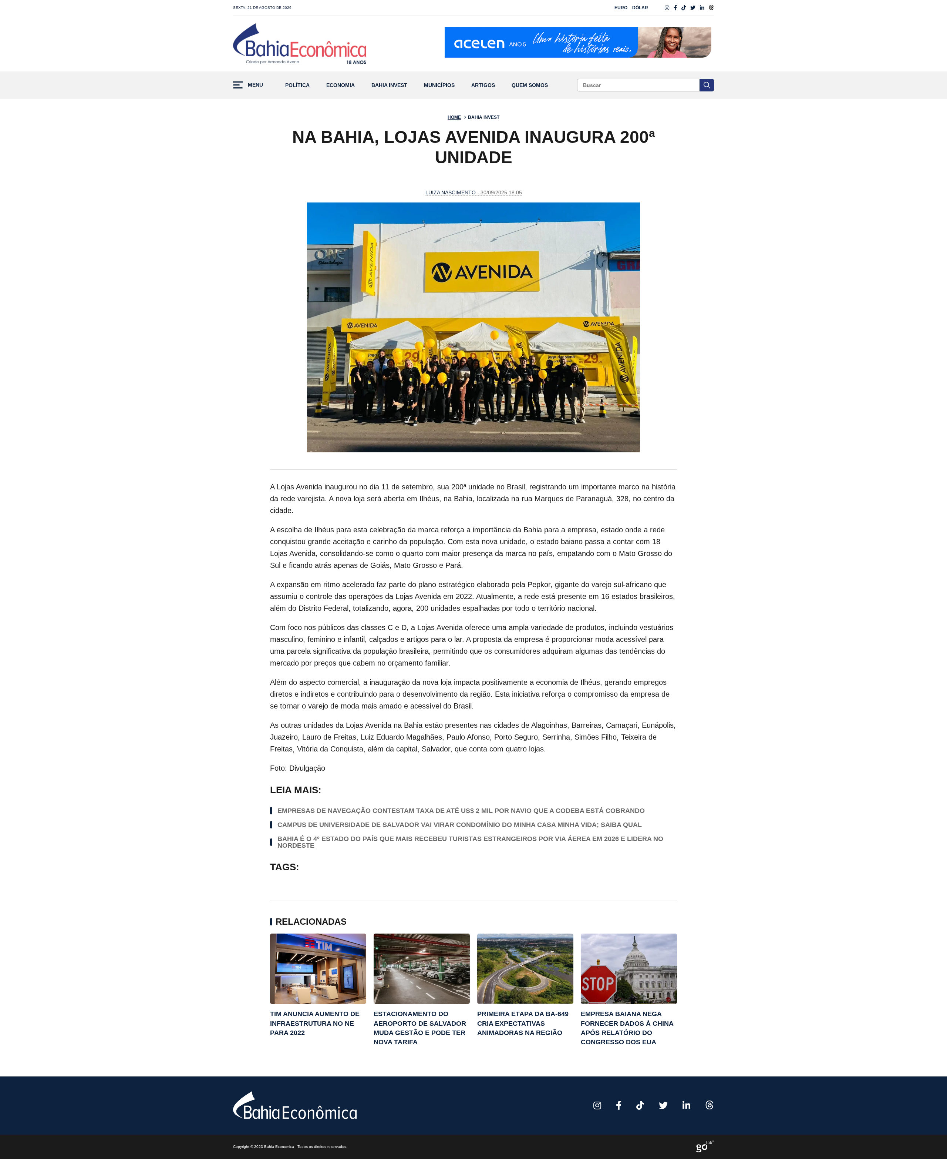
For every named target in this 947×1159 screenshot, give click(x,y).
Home (454, 117)
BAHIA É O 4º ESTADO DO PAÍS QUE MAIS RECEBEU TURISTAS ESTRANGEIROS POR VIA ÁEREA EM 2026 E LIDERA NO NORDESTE (470, 842)
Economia (340, 85)
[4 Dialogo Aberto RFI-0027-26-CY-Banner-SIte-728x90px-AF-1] (579, 43)
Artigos (483, 85)
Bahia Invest (389, 85)
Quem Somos (530, 85)
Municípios (439, 85)
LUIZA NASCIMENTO (450, 192)
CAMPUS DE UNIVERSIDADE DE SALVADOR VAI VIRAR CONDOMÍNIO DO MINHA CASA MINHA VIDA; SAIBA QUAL (459, 824)
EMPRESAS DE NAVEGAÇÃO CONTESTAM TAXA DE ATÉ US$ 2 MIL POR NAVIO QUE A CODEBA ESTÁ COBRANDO (461, 810)
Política (297, 85)
